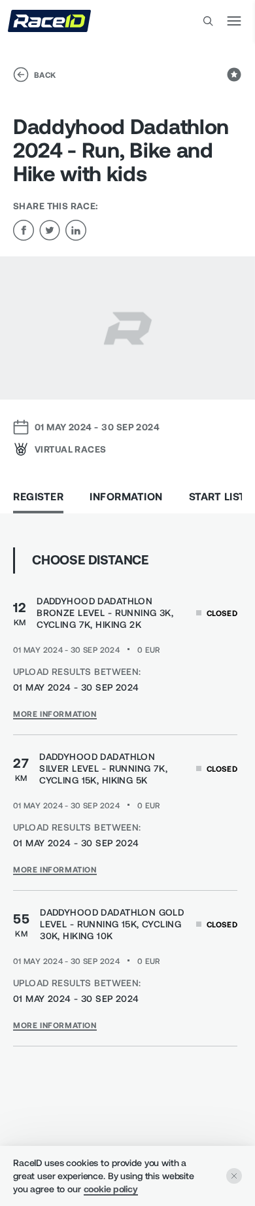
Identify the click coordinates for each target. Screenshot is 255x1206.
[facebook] (23, 230)
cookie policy (111, 1188)
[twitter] (49, 230)
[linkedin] (75, 230)
